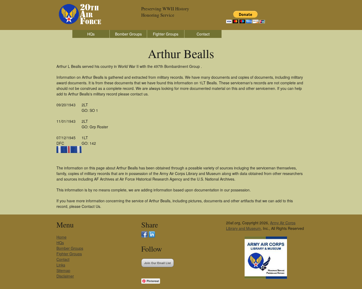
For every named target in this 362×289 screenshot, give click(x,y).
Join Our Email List (157, 263)
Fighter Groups (165, 34)
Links (60, 265)
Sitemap (63, 270)
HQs (91, 34)
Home (61, 237)
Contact (203, 34)
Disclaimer (65, 276)
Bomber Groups (128, 34)
